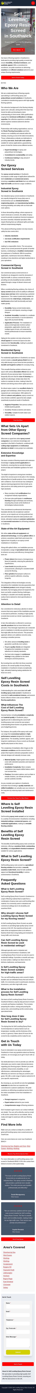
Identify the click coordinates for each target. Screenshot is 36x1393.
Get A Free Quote (18, 1239)
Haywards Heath (8, 1270)
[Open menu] (33, 3)
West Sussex (7, 1255)
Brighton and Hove (20, 1146)
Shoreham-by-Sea (7, 1146)
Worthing (10, 1148)
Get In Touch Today (18, 77)
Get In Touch (18, 1364)
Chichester (6, 1284)
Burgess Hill (7, 1267)
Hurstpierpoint (8, 1264)
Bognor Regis (7, 1279)
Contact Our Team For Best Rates (18, 798)
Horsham (6, 1276)
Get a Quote (17, 50)
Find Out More (18, 420)
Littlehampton (7, 1273)
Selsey (5, 1287)
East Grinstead (8, 1281)
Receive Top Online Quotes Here (18, 1154)
